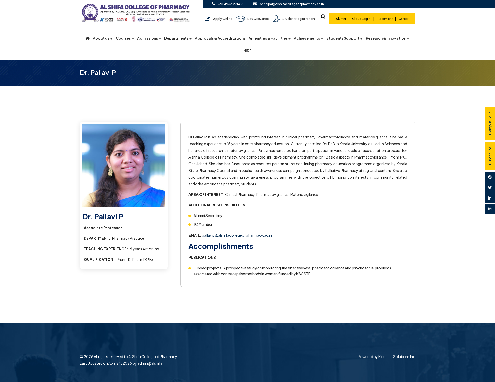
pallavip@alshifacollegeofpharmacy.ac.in (237, 235)
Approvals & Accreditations (220, 38)
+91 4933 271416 (230, 4)
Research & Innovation (386, 38)
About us (101, 38)
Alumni (341, 19)
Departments (176, 38)
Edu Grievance (258, 19)
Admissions (147, 38)
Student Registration (298, 19)
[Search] (323, 16)
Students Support (342, 38)
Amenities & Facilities (268, 38)
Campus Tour (490, 123)
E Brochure (490, 156)
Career (403, 19)
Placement (385, 19)
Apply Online (222, 19)
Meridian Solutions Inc (396, 356)
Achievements (307, 38)
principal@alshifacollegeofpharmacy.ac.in (292, 4)
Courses (123, 38)
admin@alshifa (149, 363)
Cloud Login (361, 19)
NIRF (247, 51)
